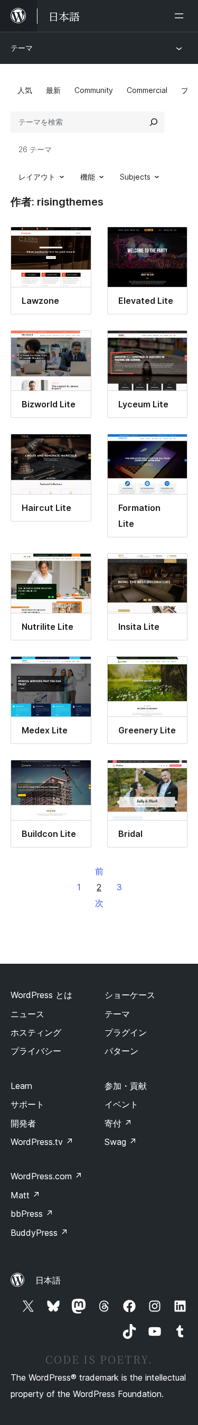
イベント (121, 1104)
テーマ (22, 47)
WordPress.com (46, 1176)
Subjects (135, 176)
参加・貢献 (126, 1086)
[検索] (153, 122)
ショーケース (130, 995)
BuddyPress (39, 1232)
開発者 (23, 1123)
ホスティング (36, 1032)
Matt (25, 1195)
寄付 (118, 1123)
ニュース (27, 1014)
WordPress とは (41, 995)
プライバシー (36, 1051)
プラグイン (126, 1032)
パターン (121, 1051)
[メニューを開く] (181, 16)
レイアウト (36, 176)
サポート (27, 1104)
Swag (121, 1142)
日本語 (48, 1280)
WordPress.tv (42, 1142)
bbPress (32, 1213)
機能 (87, 176)
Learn (21, 1086)
